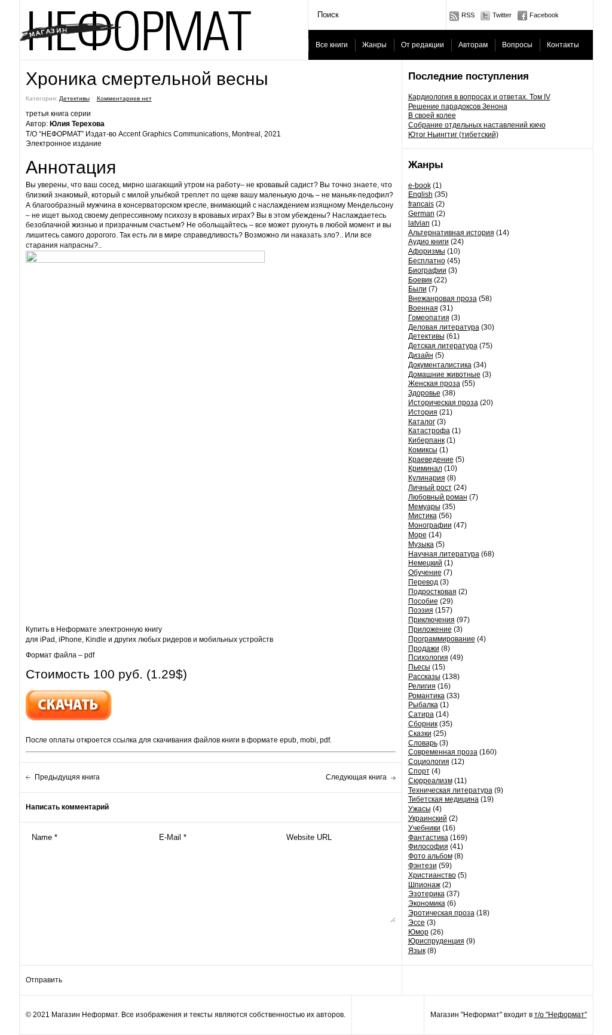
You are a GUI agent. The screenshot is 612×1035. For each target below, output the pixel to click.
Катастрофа (429, 431)
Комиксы (422, 450)
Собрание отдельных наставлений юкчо (477, 125)
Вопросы (517, 45)
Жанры (374, 45)
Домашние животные (444, 374)
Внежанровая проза (442, 298)
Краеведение (431, 459)
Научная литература (443, 554)
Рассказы (424, 676)
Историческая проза (443, 402)
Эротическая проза (441, 913)
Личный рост (430, 487)
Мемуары (424, 507)
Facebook (544, 15)
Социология (428, 761)
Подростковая (432, 591)
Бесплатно (426, 261)
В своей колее (432, 115)
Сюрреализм (430, 781)
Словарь (422, 743)
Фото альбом (430, 856)
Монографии (430, 525)
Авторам (473, 45)
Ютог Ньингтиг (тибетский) (453, 134)
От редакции (422, 45)
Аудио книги (428, 242)
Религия (422, 686)
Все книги (332, 45)
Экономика (426, 903)
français (421, 204)
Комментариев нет (124, 98)
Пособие (423, 601)
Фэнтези (422, 866)
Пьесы (419, 667)
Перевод (423, 582)
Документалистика (440, 365)
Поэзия (420, 610)
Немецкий (425, 563)
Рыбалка (423, 705)
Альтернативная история (451, 233)
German (421, 213)
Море (417, 535)
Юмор (418, 932)
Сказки (420, 733)
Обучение (425, 572)
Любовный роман (437, 497)
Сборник (422, 724)
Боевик (420, 280)
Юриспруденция (436, 941)
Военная (423, 308)
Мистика (422, 516)
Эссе (416, 922)
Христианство (432, 875)
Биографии (427, 270)
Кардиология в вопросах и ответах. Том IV (479, 97)
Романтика (426, 696)
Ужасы (419, 809)
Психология (428, 657)
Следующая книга (356, 777)
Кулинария (426, 478)
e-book (419, 185)
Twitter (502, 15)
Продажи (423, 648)
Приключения (431, 620)
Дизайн (420, 355)
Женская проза (434, 383)
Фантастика (428, 837)
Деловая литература (443, 327)
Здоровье (424, 393)
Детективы (426, 336)
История (422, 412)
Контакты (563, 45)
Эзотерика (426, 894)
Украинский (427, 818)
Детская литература (443, 346)
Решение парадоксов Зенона (457, 106)
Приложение (430, 629)
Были (417, 289)
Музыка (421, 544)
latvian (419, 223)
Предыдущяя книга (67, 777)
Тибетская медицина (443, 799)
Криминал (425, 468)
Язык (417, 950)
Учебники (424, 828)
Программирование (441, 639)
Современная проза (443, 752)
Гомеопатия (428, 317)
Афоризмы (426, 251)
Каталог (421, 422)
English (420, 194)
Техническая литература (450, 790)
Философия (428, 846)
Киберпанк (426, 440)
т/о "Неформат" (560, 1014)
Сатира (421, 714)
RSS (468, 15)
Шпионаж (424, 885)
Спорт (419, 771)
